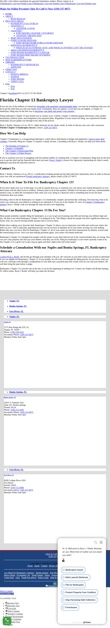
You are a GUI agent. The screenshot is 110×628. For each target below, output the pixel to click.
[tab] (57, 301)
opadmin (13, 93)
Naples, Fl (7, 322)
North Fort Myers (28, 577)
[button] (7, 594)
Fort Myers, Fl (9, 475)
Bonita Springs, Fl (10, 397)
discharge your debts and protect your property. (55, 111)
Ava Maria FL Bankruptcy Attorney (19, 573)
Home (30, 566)
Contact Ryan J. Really (9, 257)
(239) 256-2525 (17, 332)
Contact (44, 566)
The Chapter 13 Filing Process (18, 153)
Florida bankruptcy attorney (38, 176)
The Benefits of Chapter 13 (16, 146)
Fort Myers (54, 573)
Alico (17, 577)
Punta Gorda (43, 577)
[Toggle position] (95, 542)
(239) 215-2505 (17, 410)
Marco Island (9, 575)
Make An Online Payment (14, 8)
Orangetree (56, 575)
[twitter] (55, 583)
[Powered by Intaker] (87, 622)
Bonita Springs (42, 573)
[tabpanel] (55, 354)
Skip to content (6, 591)
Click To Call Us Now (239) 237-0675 (49, 8)
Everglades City (23, 575)
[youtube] (56, 583)
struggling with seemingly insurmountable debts (57, 106)
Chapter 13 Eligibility (14, 148)
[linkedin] (54, 583)
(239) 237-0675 (80, 1)
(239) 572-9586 (17, 487)
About (36, 566)
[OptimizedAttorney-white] (55, 586)
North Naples (37, 575)
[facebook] (53, 583)
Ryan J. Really (55, 160)
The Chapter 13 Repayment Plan (19, 151)
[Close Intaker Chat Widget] (101, 542)
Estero (47, 575)
